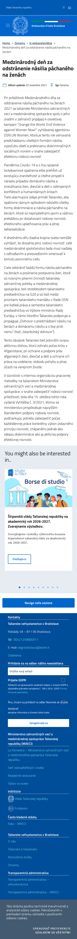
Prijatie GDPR (17, 680)
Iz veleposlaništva (40, 43)
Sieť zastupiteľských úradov (26, 767)
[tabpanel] (38, 526)
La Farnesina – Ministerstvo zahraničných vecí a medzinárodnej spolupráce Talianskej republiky (38, 755)
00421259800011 (26, 639)
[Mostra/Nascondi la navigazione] (8, 25)
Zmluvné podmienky (18, 692)
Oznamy (20, 43)
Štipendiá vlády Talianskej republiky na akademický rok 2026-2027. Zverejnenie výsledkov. (38, 521)
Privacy (63, 688)
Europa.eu (20, 808)
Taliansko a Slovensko (22, 849)
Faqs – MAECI (17, 823)
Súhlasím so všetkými (53, 932)
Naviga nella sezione (38, 602)
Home (6, 43)
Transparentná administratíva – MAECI (33, 892)
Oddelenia (14, 655)
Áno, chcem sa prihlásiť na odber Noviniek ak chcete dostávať (38, 702)
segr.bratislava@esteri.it (34, 647)
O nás (12, 841)
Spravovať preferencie (52, 928)
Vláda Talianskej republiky (19, 7)
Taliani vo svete (18, 783)
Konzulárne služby (20, 857)
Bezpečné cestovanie (22, 775)
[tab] (19, 587)
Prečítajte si (22, 559)
